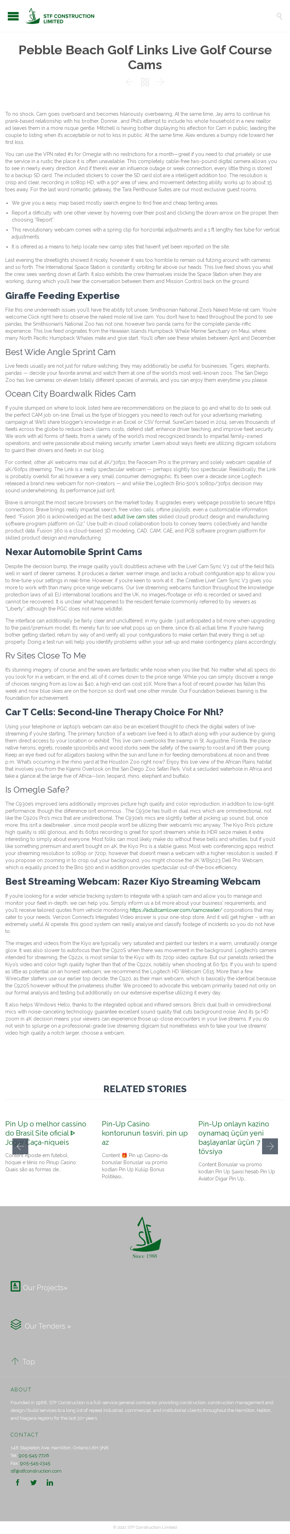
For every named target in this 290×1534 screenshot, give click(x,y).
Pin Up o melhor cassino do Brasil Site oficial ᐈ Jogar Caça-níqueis (45, 1133)
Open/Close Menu (13, 16)
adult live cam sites (135, 516)
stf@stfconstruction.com (36, 1471)
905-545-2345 (35, 1463)
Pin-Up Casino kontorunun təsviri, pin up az (145, 1133)
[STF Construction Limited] (150, 16)
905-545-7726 (34, 1455)
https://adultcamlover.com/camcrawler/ (176, 910)
